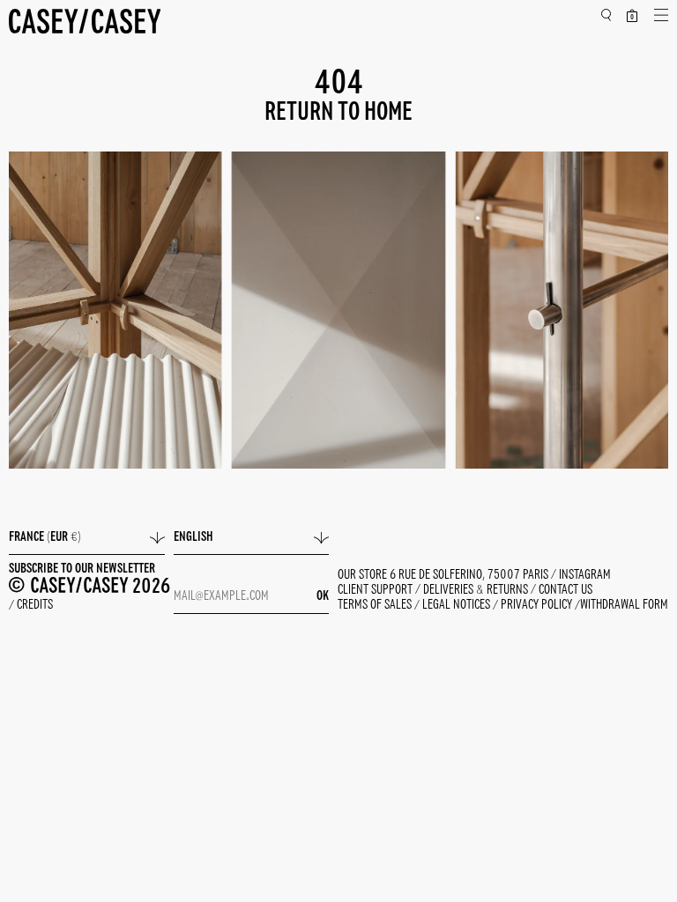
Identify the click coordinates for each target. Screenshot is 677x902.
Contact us (565, 590)
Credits (35, 606)
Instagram (585, 575)
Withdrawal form (624, 606)
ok (322, 596)
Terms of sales (376, 606)
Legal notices (457, 606)
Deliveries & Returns (477, 590)
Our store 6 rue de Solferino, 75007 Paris (444, 575)
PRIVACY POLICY (538, 606)
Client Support (376, 590)
